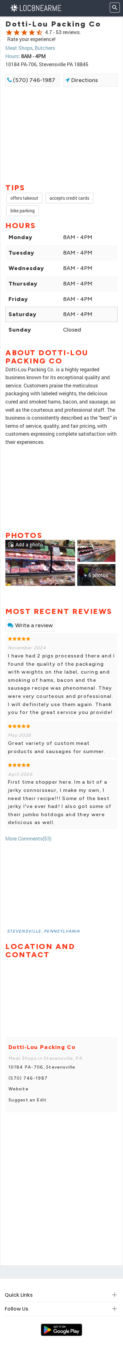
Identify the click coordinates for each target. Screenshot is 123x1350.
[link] (40, 562)
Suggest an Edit (28, 1100)
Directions (84, 80)
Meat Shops (18, 47)
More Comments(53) (28, 838)
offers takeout (24, 198)
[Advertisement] (61, 134)
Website (18, 1089)
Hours (12, 56)
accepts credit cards (69, 198)
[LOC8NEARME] (35, 7)
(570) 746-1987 (33, 80)
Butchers (45, 47)
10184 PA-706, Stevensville (42, 1067)
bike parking (22, 211)
